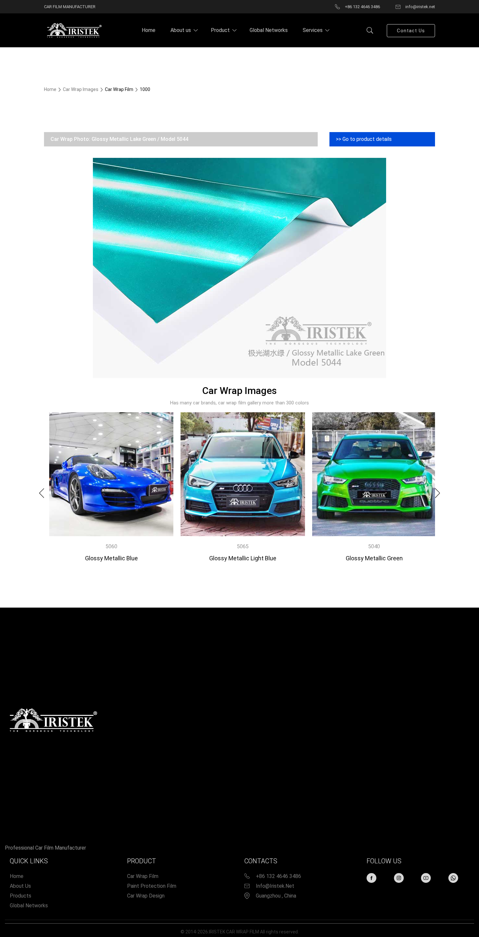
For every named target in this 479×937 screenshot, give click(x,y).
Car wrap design (146, 896)
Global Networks (269, 30)
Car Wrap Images (81, 89)
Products (20, 896)
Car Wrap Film (142, 876)
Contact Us (411, 31)
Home (148, 30)
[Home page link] (73, 30)
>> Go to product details (364, 139)
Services (313, 30)
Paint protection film (151, 886)
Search (370, 30)
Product (220, 30)
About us (180, 30)
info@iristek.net (275, 886)
